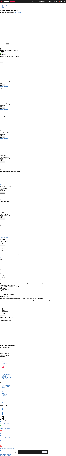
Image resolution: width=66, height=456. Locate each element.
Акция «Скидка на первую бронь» (8, 378)
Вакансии (4, 399)
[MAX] (2, 410)
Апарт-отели (4, 361)
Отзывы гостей (4, 375)
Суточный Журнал (5, 380)
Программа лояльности (6, 402)
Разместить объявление (6, 385)
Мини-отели (4, 359)
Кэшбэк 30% (4, 376)
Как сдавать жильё (5, 384)
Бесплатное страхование (6, 386)
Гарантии (3, 379)
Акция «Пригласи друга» (6, 377)
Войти (56, 1)
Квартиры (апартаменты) (6, 390)
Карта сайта (2, 453)
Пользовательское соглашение (5, 454)
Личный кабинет (5, 369)
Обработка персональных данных (6, 455)
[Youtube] (2, 412)
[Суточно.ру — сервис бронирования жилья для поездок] (5, 1)
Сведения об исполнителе (4, 355)
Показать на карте (18, 12)
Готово (1, 62)
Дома (3, 393)
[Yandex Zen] (2, 414)
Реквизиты (4, 400)
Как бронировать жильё (6, 374)
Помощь (3, 387)
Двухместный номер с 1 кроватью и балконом (7, 285)
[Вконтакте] (2, 411)
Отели (3, 391)
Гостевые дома (4, 363)
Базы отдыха (4, 395)
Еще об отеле (2, 315)
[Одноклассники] (2, 408)
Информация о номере (4, 86)
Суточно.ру (7, 451)
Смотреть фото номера (4, 77)
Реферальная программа (6, 401)
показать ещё (2, 85)
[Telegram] (2, 407)
